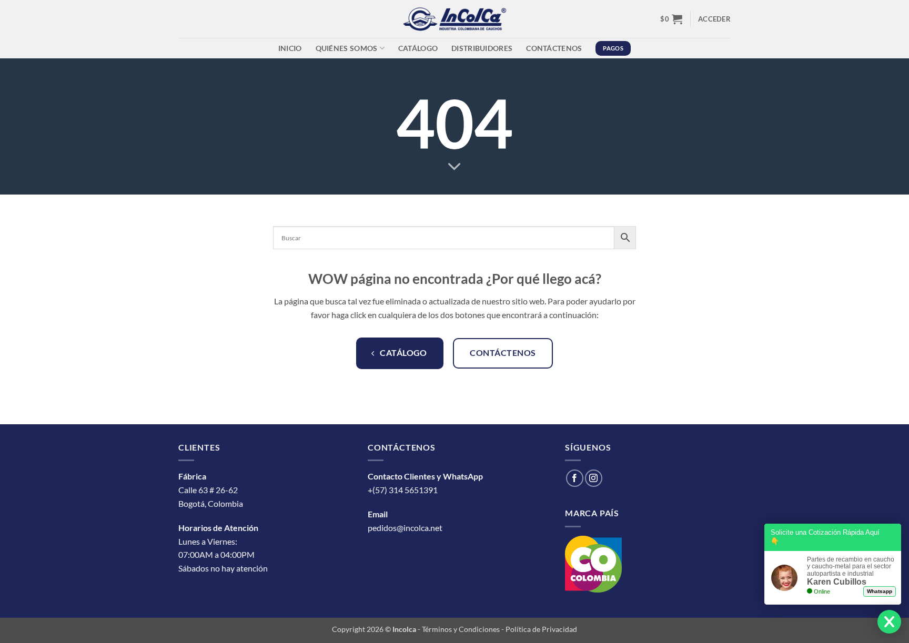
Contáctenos (554, 48)
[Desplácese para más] (454, 167)
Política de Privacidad (541, 629)
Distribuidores (481, 48)
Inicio (290, 48)
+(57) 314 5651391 (403, 490)
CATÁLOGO (418, 48)
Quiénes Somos (347, 48)
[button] (671, 18)
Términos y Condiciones (461, 629)
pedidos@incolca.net (405, 528)
